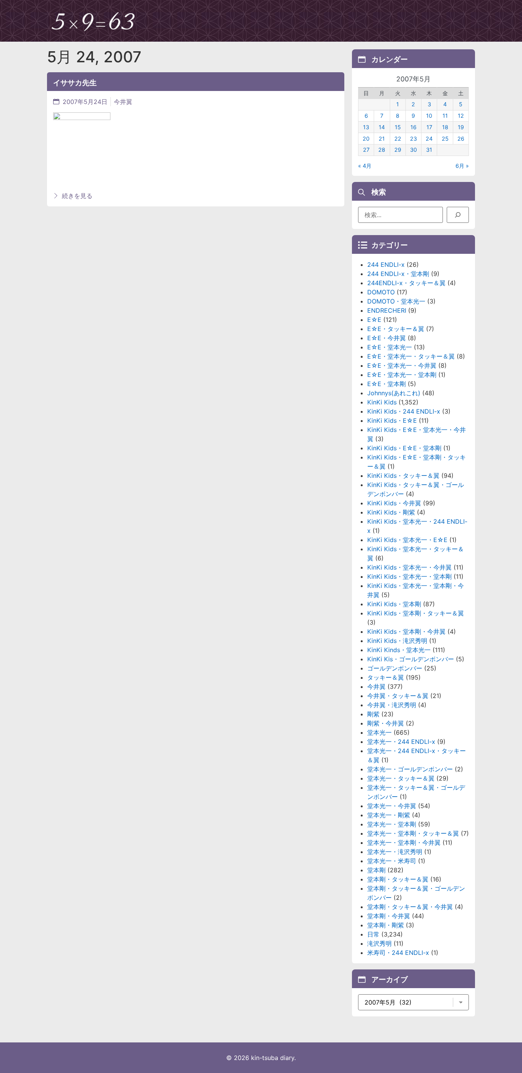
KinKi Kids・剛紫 (391, 512)
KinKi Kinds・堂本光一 (399, 650)
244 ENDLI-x (386, 264)
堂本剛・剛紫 (385, 925)
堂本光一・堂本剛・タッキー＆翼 (413, 833)
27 (366, 149)
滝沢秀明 (379, 943)
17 (429, 127)
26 (460, 138)
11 (445, 115)
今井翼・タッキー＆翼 (397, 696)
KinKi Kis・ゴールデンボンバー (410, 659)
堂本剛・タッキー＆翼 (397, 879)
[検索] (458, 215)
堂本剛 (376, 870)
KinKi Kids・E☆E (392, 420)
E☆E (374, 319)
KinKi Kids (382, 402)
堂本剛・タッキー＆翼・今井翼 (410, 907)
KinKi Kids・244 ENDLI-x (403, 411)
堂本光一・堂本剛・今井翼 (404, 842)
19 (461, 127)
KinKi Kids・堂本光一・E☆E (407, 540)
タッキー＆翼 (385, 677)
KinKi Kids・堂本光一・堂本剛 (409, 576)
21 (382, 138)
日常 (373, 934)
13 (366, 127)
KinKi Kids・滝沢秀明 (397, 640)
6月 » (462, 165)
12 (461, 115)
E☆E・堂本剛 (386, 384)
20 (366, 138)
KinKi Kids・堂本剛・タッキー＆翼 (415, 613)
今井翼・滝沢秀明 (391, 705)
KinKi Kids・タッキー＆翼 (403, 475)
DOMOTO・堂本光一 (396, 301)
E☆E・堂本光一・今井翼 (401, 365)
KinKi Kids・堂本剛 (394, 604)
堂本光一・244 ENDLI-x (401, 741)
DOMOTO (381, 292)
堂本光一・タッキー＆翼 (400, 778)
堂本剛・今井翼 (388, 916)
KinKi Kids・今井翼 (394, 503)
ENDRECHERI (386, 310)
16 (413, 127)
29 (397, 149)
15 (398, 127)
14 (382, 127)
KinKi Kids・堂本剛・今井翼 (406, 631)
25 (445, 138)
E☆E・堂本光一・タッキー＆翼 (411, 356)
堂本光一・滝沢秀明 (394, 851)
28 (381, 149)
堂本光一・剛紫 (388, 815)
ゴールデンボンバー (394, 668)
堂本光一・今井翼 (391, 806)
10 (429, 115)
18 (445, 127)
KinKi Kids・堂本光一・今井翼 (409, 567)
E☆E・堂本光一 (389, 347)
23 (413, 138)
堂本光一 (379, 732)
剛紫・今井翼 (385, 723)
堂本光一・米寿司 (391, 861)
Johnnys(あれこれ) (393, 393)
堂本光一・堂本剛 (391, 824)
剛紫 (373, 714)
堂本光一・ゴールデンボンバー (410, 769)
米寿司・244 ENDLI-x (398, 952)
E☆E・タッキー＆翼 (395, 329)
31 (429, 149)
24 (429, 138)
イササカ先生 (75, 82)
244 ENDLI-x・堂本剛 (398, 274)
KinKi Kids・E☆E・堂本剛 (404, 448)
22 (397, 138)
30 (413, 149)
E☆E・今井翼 (386, 338)
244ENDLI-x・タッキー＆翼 (406, 283)
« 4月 (364, 165)
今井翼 (123, 102)
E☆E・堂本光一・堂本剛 (401, 374)
